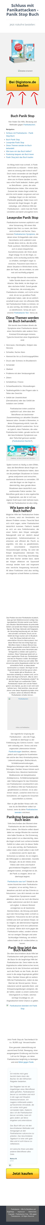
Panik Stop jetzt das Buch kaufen (19, 157)
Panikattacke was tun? (17, 882)
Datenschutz (32, 1212)
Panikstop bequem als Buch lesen (20, 154)
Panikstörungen (15, 752)
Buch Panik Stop (13, 140)
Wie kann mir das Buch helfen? (19, 151)
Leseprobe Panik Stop (15, 143)
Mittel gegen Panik (26, 1062)
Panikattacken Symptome (24, 234)
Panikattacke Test (21, 313)
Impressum (21, 1212)
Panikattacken (29, 125)
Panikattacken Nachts (22, 441)
